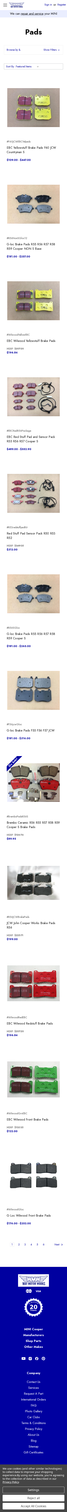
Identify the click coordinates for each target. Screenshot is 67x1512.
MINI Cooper (33, 1329)
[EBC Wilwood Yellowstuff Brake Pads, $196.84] (33, 301)
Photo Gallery (33, 1411)
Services (33, 1388)
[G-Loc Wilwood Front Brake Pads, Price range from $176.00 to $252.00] (33, 1175)
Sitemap (34, 1446)
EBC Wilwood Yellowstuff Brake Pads (31, 341)
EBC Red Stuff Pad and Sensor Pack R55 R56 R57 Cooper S (31, 439)
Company (33, 1373)
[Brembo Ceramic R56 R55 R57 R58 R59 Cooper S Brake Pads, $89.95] (33, 782)
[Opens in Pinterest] (43, 1359)
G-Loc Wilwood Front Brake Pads (29, 1215)
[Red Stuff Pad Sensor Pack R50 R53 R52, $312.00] (33, 493)
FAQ (33, 1405)
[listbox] (28, 66)
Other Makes (33, 1347)
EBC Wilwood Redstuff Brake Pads (30, 1023)
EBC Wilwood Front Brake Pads (27, 1119)
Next (57, 1244)
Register (62, 4)
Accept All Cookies (33, 1506)
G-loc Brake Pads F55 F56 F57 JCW (31, 730)
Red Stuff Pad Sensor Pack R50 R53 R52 (31, 535)
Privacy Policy (33, 1429)
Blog (33, 1441)
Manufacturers (33, 1335)
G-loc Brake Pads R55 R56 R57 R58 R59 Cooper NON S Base (31, 246)
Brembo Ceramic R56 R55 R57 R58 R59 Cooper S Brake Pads (33, 825)
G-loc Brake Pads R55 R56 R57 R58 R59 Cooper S (31, 636)
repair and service (32, 14)
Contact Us (33, 1382)
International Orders (33, 1399)
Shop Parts (33, 1341)
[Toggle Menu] (5, 5)
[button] (33, 50)
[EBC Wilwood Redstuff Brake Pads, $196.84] (33, 983)
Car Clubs (33, 1417)
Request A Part (33, 1394)
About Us (33, 1435)
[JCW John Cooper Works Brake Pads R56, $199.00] (33, 883)
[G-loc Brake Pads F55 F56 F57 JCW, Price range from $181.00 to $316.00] (33, 690)
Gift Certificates (33, 1452)
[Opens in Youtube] (23, 1359)
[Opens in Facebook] (37, 1359)
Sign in (48, 4)
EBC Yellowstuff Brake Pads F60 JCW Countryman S (31, 150)
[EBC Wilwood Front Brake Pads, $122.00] (33, 1079)
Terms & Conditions (33, 1423)
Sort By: (10, 66)
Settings (33, 1490)
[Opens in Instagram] (30, 1359)
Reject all (33, 1498)
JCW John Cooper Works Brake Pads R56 (31, 925)
